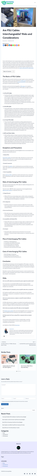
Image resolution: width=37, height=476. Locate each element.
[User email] (4, 336)
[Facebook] (3, 45)
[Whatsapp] (13, 45)
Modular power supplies (8, 310)
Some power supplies (7, 157)
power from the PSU (21, 81)
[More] (19, 45)
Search (2, 408)
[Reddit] (7, 45)
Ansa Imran (5, 40)
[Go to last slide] (3, 362)
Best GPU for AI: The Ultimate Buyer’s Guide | (11, 427)
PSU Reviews (5, 436)
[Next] (34, 362)
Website (27, 398)
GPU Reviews (5, 434)
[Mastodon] (17, 45)
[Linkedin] (9, 45)
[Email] (35, 474)
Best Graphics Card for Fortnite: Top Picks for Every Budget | (13, 419)
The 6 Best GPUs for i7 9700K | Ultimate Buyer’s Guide (8, 344)
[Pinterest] (11, 45)
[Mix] (15, 45)
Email (15, 398)
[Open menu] (35, 2)
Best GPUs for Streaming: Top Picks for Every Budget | (12, 422)
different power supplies (7, 190)
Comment (4, 384)
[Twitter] (27, 474)
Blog (4, 432)
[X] (5, 45)
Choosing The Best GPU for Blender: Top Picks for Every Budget (14, 416)
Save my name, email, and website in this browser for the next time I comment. (15, 401)
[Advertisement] (18, 53)
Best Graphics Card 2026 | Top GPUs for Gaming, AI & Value (13, 424)
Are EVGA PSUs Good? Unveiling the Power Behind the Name (28, 344)
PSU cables (23, 86)
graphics (10, 166)
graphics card (23, 80)
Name (3, 398)
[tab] (16, 371)
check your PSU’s (9, 174)
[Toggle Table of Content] (13, 71)
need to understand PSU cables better (26, 67)
